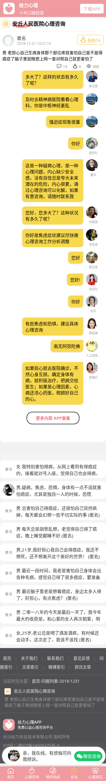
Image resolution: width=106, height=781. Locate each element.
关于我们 (29, 658)
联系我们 (55, 658)
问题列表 (50, 681)
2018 (64, 681)
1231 (75, 681)
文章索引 (30, 667)
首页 (7, 658)
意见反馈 (81, 658)
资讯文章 (82, 667)
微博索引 (56, 667)
